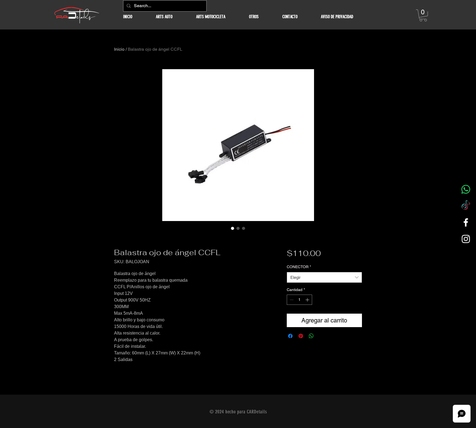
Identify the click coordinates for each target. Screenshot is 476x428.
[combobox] (324, 277)
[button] (164, 17)
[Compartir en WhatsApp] (311, 336)
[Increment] (307, 300)
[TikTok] (465, 205)
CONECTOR (299, 267)
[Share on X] (321, 336)
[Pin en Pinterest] (301, 336)
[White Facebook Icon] (465, 222)
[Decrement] (291, 300)
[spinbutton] (299, 300)
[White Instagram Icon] (465, 238)
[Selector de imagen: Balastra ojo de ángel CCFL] (232, 228)
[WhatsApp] (465, 189)
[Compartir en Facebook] (290, 336)
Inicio (119, 49)
